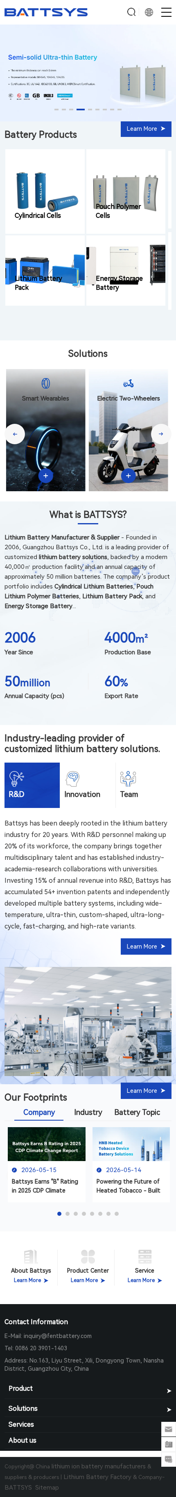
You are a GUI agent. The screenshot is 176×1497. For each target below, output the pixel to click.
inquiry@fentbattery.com (58, 1336)
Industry (88, 1112)
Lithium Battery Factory (97, 1477)
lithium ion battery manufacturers (99, 1466)
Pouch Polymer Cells (118, 211)
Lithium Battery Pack (38, 283)
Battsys (16, 823)
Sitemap (47, 1487)
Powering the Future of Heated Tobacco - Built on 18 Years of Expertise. (130, 1186)
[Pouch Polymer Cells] (126, 190)
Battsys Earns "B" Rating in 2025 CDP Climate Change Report (45, 1186)
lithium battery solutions (106, 749)
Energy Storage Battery (119, 283)
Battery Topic (137, 1112)
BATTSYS (20, 1487)
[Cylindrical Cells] (45, 190)
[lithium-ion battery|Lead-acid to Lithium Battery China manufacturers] (46, 14)
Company (39, 1112)
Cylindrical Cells (38, 215)
